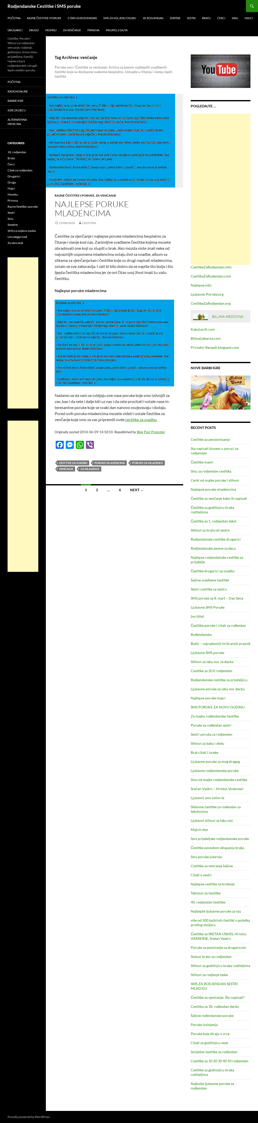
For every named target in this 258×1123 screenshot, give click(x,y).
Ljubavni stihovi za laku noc (212, 820)
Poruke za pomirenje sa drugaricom (218, 947)
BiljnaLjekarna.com (206, 338)
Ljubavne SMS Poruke (207, 607)
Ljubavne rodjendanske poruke (215, 770)
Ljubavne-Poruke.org (207, 294)
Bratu (206, 18)
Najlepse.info (201, 285)
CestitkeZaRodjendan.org (211, 303)
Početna (14, 18)
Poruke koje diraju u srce (210, 1034)
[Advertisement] (220, 189)
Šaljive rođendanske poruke (212, 1015)
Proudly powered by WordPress (29, 1117)
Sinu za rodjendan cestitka (211, 471)
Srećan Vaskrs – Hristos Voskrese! (217, 789)
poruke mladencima (109, 462)
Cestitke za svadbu (73, 462)
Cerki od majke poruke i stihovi (215, 480)
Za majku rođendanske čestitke (215, 716)
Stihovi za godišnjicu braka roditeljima (220, 965)
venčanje (66, 469)
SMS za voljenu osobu (119, 18)
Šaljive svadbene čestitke (210, 580)
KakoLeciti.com (203, 329)
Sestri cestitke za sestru (209, 589)
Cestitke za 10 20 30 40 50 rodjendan (219, 1061)
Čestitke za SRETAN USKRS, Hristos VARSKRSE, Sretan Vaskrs (218, 936)
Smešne (175, 18)
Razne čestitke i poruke (44, 18)
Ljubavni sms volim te (207, 798)
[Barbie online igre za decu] (220, 392)
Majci (249, 18)
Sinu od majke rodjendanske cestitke (219, 779)
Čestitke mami (202, 462)
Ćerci (221, 18)
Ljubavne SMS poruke (207, 652)
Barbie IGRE (15, 100)
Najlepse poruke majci (208, 698)
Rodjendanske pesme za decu (213, 548)
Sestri (191, 18)
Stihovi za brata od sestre (210, 530)
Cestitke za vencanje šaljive (212, 866)
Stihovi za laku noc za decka (212, 662)
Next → (137, 490)
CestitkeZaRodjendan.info (211, 267)
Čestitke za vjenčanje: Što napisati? (218, 997)
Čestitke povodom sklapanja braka (217, 848)
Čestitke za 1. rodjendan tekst (213, 521)
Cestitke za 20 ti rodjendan (211, 671)
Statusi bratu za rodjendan (211, 956)
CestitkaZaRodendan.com (211, 276)
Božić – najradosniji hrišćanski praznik (220, 643)
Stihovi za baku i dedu (207, 743)
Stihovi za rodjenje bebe (209, 975)
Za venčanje (72, 30)
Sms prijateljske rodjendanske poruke (220, 838)
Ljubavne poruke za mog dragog (215, 761)
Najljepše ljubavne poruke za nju (216, 911)
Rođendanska (201, 634)
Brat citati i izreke (204, 752)
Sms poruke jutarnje (206, 857)
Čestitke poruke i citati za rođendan (218, 625)
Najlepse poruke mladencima (92, 208)
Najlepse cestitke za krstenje (213, 884)
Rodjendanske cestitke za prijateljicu (219, 680)
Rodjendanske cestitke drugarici (216, 539)
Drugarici (15, 30)
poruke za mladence (147, 462)
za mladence (90, 469)
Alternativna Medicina (17, 122)
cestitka (89, 223)
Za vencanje (106, 195)
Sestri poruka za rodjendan (211, 734)
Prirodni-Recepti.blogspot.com (215, 347)
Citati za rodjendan (82, 18)
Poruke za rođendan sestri (211, 725)
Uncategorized (17, 237)
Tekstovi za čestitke (205, 893)
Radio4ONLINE (18, 91)
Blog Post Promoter (151, 432)
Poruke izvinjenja (204, 1024)
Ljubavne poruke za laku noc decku (218, 689)
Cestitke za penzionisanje (210, 439)
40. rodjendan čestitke (208, 902)
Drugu (34, 30)
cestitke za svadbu (141, 419)
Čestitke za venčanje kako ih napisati (219, 498)
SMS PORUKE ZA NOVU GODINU (218, 707)
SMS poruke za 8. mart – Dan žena (217, 598)
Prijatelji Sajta (116, 30)
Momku (50, 30)
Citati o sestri (201, 875)
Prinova (93, 30)
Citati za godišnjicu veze (209, 1043)
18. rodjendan (153, 18)
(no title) (197, 616)
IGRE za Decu (17, 110)
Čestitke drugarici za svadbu (213, 571)
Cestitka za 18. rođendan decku (215, 1006)
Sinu (235, 18)
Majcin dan (199, 829)
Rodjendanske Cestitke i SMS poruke (44, 6)
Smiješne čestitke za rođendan (214, 1052)
